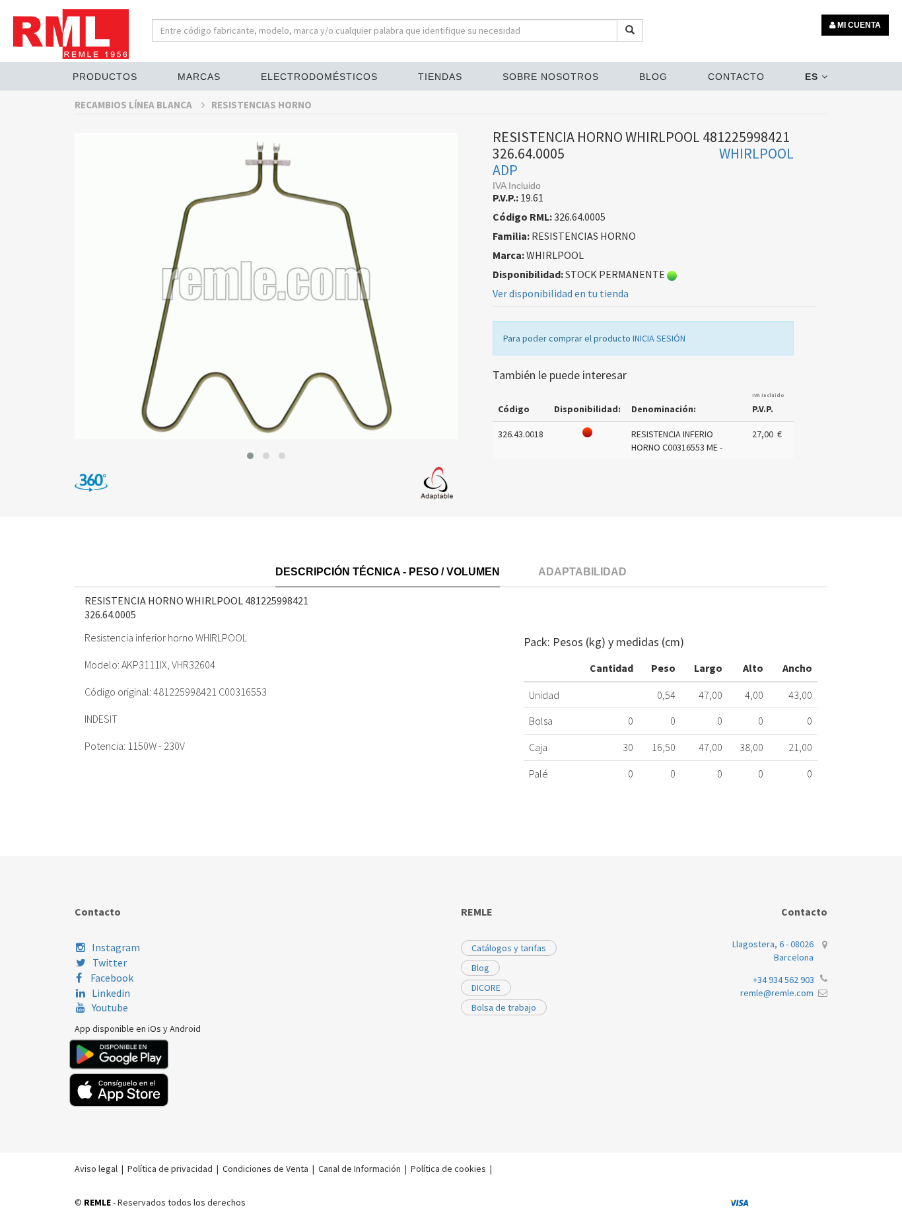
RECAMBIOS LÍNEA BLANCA (134, 104)
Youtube (110, 1007)
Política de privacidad (170, 1169)
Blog (653, 76)
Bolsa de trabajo (503, 1007)
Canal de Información (359, 1169)
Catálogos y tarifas (508, 948)
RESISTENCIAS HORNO (261, 104)
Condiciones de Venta (265, 1169)
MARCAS (199, 76)
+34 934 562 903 (783, 980)
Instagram (116, 947)
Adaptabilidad (582, 571)
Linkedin (111, 992)
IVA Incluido (768, 395)
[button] (250, 455)
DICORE (486, 988)
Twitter (109, 962)
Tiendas (440, 76)
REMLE (97, 1202)
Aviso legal (96, 1169)
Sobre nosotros (551, 76)
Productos (105, 76)
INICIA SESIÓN (659, 338)
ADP (505, 170)
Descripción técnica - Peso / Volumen (387, 571)
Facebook (110, 977)
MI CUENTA (858, 25)
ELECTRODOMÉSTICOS (319, 76)
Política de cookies (448, 1169)
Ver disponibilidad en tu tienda (561, 293)
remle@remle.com (777, 993)
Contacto (736, 76)
